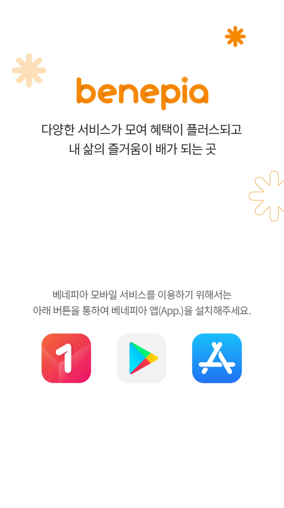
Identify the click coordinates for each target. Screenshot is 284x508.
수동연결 (142, 506)
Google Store (141, 358)
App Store (216, 358)
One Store (66, 358)
